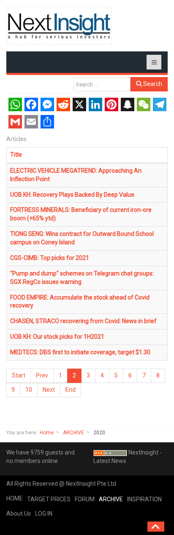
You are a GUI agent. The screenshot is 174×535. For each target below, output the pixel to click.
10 (28, 389)
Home (47, 433)
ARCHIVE (73, 433)
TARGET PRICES (49, 499)
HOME (14, 498)
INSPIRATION (144, 499)
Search (152, 83)
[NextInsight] (59, 25)
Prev (42, 375)
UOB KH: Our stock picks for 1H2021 (57, 336)
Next (49, 389)
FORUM (85, 499)
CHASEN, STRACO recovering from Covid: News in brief (83, 321)
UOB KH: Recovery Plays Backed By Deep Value (72, 194)
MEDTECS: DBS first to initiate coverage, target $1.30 (80, 352)
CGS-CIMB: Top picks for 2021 (49, 257)
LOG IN (43, 513)
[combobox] (101, 84)
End (70, 389)
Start (18, 375)
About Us (18, 513)
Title (16, 154)
